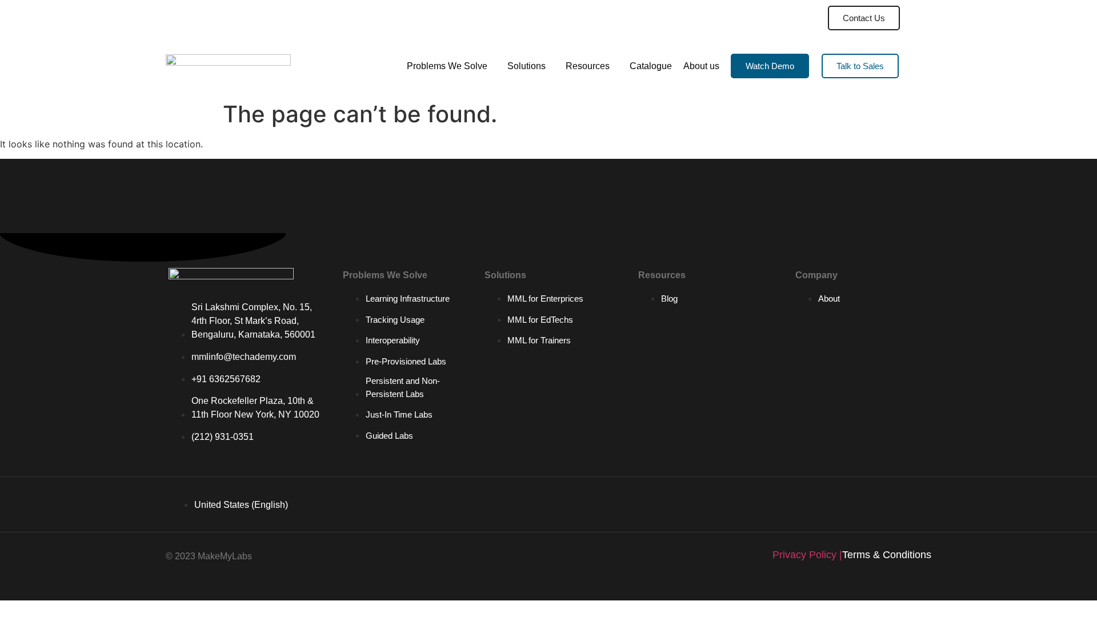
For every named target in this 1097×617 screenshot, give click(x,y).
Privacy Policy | (807, 554)
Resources (588, 66)
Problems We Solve (447, 66)
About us (701, 66)
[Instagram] (877, 502)
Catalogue (651, 66)
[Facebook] (911, 502)
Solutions (526, 66)
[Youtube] (842, 502)
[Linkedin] (808, 502)
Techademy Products (761, 18)
